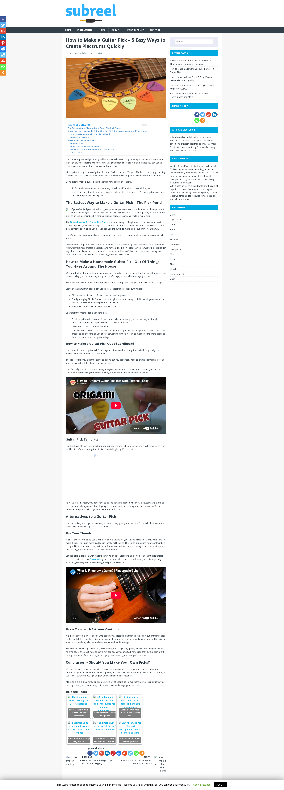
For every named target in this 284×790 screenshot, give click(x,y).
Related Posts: (76, 152)
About (115, 30)
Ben (92, 53)
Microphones (176, 249)
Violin (172, 278)
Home (68, 30)
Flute (172, 229)
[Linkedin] (107, 753)
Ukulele (173, 269)
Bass (172, 214)
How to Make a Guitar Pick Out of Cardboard (90, 134)
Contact (155, 30)
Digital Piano (176, 219)
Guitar (101, 53)
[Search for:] (194, 41)
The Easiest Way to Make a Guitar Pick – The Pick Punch (94, 128)
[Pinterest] (113, 753)
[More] (142, 753)
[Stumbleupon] (124, 753)
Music (173, 254)
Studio (173, 259)
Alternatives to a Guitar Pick (80, 140)
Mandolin (174, 244)
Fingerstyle (95, 559)
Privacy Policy (135, 30)
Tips (103, 30)
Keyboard (174, 239)
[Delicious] (130, 753)
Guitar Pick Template (79, 137)
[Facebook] (90, 753)
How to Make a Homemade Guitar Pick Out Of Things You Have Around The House (107, 131)
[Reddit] (118, 753)
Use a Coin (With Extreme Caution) (85, 146)
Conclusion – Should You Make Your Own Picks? (90, 149)
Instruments (84, 30)
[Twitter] (95, 753)
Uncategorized (177, 274)
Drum (172, 224)
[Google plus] (101, 753)
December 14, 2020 (78, 53)
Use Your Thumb (77, 143)
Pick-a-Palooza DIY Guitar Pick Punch (89, 222)
